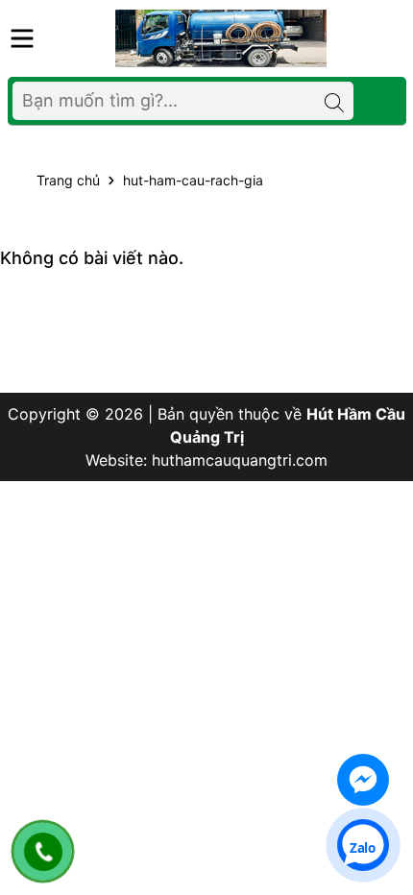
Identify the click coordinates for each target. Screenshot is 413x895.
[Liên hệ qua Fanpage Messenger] (363, 780)
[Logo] (221, 37)
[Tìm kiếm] (334, 101)
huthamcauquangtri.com (240, 460)
